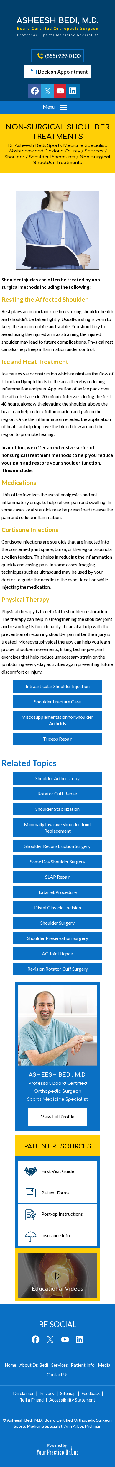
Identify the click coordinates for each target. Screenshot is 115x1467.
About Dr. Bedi (33, 1365)
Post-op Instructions (62, 1214)
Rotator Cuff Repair (57, 793)
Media (104, 1365)
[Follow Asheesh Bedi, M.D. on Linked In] (73, 91)
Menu (49, 106)
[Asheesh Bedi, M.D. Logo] (57, 26)
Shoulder (14, 157)
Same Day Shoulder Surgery (57, 861)
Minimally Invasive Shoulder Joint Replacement (57, 827)
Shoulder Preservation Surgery (57, 938)
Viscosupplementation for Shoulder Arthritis (57, 720)
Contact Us (57, 1374)
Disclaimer (23, 1393)
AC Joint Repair (57, 953)
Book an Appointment (63, 71)
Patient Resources (57, 1146)
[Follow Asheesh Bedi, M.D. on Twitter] (47, 91)
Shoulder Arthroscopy (57, 778)
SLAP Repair (57, 876)
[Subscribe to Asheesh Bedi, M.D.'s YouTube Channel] (60, 91)
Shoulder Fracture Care (57, 701)
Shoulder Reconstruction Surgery (57, 846)
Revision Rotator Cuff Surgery (57, 969)
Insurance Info (55, 1235)
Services (94, 151)
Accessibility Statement (72, 1399)
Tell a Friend (32, 1399)
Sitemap (68, 1393)
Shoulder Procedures (52, 157)
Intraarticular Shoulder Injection (58, 686)
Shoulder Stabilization (57, 809)
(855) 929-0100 (62, 55)
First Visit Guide (57, 1171)
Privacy (47, 1393)
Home (10, 1365)
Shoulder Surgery (57, 923)
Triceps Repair (57, 738)
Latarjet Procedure (58, 892)
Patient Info (83, 1365)
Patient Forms (55, 1192)
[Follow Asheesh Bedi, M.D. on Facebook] (35, 91)
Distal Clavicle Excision (57, 907)
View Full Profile (57, 1116)
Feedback (90, 1393)
